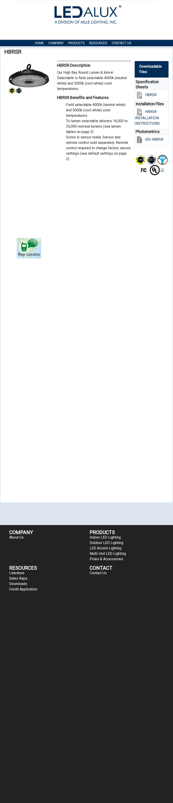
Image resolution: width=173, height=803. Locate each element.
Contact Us (121, 43)
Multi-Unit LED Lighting (108, 553)
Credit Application (23, 589)
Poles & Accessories (106, 559)
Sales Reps (18, 578)
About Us (16, 537)
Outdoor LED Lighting (106, 543)
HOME (39, 43)
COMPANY (56, 43)
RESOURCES (98, 43)
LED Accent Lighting (105, 548)
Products (76, 43)
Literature (16, 573)
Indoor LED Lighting (105, 537)
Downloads (18, 584)
